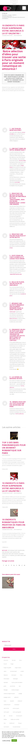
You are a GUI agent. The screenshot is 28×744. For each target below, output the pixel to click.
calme (5, 671)
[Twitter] (14, 1)
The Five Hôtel (22, 160)
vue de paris (6, 726)
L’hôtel (11, 248)
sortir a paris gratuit (17, 712)
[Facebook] (12, 1)
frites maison (6, 678)
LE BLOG (4, 13)
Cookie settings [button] (6, 740)
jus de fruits (12, 686)
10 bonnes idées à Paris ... (7, 16)
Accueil (9, 15)
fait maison (14, 675)
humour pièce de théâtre (17, 682)
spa (4, 715)
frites (21, 675)
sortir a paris (6, 712)
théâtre (5, 719)
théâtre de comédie (15, 719)
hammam (6, 682)
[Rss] (16, 1)
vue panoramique (16, 726)
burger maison (18, 667)
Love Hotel (17, 182)
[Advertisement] (14, 109)
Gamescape (13, 311)
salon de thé (6, 708)
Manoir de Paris (13, 318)
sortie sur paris (16, 708)
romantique (16, 704)
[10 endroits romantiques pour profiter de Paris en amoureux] (8, 582)
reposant (12, 701)
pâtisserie (16, 697)
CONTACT (14, 3)
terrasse (10, 715)
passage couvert (7, 697)
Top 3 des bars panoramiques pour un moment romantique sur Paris (14, 447)
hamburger (15, 678)
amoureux (6, 660)
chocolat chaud (13, 671)
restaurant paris (7, 704)
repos (5, 701)
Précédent (4, 474)
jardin (5, 686)
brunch (5, 663)
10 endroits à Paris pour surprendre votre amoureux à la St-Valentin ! (13, 29)
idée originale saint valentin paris (16, 550)
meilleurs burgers (15, 689)
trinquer (20, 723)
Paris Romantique (18, 35)
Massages (6, 689)
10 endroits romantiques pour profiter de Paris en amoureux (13, 523)
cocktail (22, 671)
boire (20, 660)
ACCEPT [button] (14, 740)
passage (20, 693)
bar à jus (13, 660)
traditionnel (11, 723)
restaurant (20, 701)
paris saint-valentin (13, 553)
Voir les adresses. (19, 413)
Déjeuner (6, 675)
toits (5, 723)
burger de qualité (7, 667)
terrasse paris (19, 715)
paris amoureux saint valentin (9, 552)
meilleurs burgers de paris (9, 693)
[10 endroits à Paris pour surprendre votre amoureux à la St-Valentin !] (14, 44)
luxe (20, 686)
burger (12, 663)
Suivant (23, 474)
